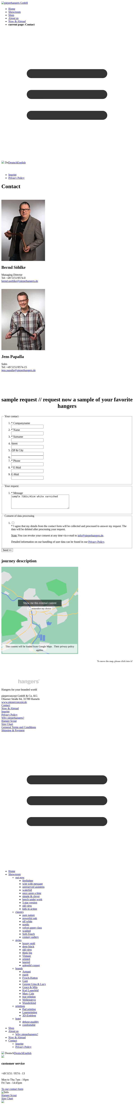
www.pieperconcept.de (14, 702)
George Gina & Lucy (34, 984)
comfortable (28, 1024)
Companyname (20, 423)
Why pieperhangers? (12, 717)
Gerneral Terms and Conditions (18, 727)
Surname (17, 436)
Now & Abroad (17, 21)
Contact (5, 705)
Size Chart (7, 724)
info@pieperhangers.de (90, 535)
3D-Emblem (29, 1015)
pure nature (28, 915)
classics (19, 911)
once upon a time (31, 893)
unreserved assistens (33, 886)
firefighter (27, 880)
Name (15, 429)
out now (19, 877)
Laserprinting (29, 1012)
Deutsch (12, 162)
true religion (29, 996)
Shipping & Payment (12, 730)
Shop (11, 15)
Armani (26, 971)
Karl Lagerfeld (30, 990)
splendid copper (31, 965)
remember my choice (41, 608)
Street (14, 443)
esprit (25, 974)
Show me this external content (39, 602)
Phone (15, 460)
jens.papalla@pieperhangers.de (18, 370)
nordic (25, 924)
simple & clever (31, 896)
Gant (25, 981)
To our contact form (12, 1089)
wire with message (32, 883)
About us (13, 18)
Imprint (12, 174)
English (21, 162)
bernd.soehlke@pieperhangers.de (19, 281)
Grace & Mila (30, 987)
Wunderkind (29, 1002)
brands (19, 968)
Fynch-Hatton (30, 977)
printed (26, 959)
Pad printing (29, 1009)
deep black (28, 946)
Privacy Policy (16, 177)
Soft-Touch (28, 933)
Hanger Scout (9, 720)
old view (27, 905)
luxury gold (28, 943)
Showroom (14, 11)
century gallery (30, 937)
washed (26, 930)
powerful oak (29, 918)
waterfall (27, 890)
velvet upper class (32, 927)
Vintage (26, 955)
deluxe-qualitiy (30, 1021)
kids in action (29, 908)
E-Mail (16, 467)
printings (20, 1006)
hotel (18, 1018)
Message (17, 492)
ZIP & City (17, 450)
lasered (26, 962)
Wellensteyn (29, 999)
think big (27, 952)
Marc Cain (28, 993)
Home (11, 8)
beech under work (32, 899)
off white (27, 921)
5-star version (29, 902)
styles (18, 940)
